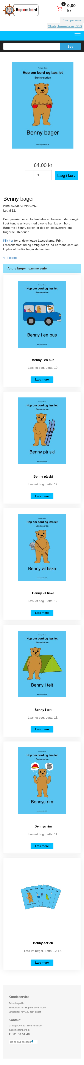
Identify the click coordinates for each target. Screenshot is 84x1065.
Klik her (8, 240)
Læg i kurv (66, 175)
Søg (70, 46)
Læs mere (42, 379)
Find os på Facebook (20, 1042)
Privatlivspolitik (16, 1003)
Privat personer (72, 20)
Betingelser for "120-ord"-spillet (25, 1012)
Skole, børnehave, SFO (65, 26)
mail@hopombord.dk (19, 1030)
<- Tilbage (10, 257)
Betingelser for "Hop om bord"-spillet (27, 1007)
